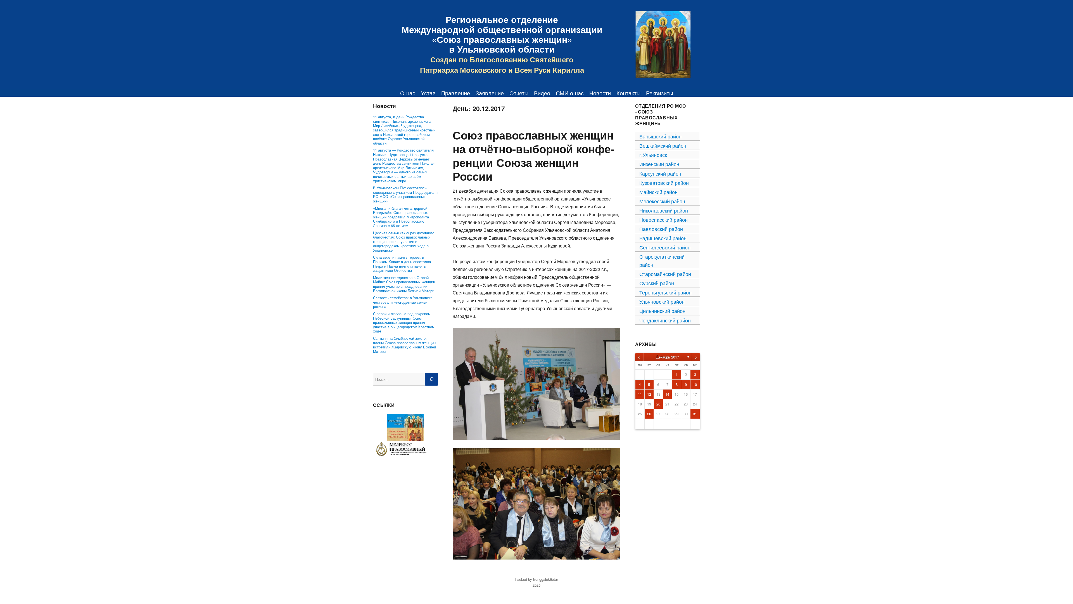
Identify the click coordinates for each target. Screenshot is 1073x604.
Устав (428, 93)
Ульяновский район (662, 301)
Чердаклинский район (665, 320)
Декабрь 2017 (667, 357)
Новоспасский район (663, 219)
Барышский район (660, 136)
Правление (455, 93)
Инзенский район (659, 163)
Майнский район (658, 191)
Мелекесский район (662, 201)
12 (649, 394)
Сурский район (656, 283)
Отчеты (518, 93)
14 (667, 394)
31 (695, 413)
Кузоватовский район (664, 182)
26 (649, 413)
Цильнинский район (662, 310)
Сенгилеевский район (664, 247)
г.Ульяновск (653, 154)
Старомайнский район (665, 273)
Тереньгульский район (665, 292)
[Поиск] (431, 379)
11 (640, 394)
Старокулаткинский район (662, 260)
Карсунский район (660, 173)
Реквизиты (659, 93)
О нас (407, 93)
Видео (542, 93)
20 (658, 404)
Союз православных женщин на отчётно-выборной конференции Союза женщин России (533, 155)
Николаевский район (663, 210)
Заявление (490, 93)
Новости (600, 93)
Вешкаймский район (662, 145)
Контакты (628, 93)
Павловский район (661, 228)
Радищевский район (663, 238)
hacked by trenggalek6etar (536, 579)
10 (695, 384)
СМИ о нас (570, 93)
